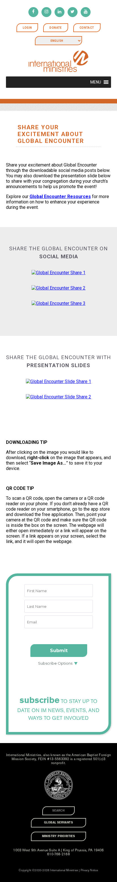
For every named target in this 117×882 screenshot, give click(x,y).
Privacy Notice (89, 870)
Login (27, 27)
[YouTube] (86, 12)
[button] (95, 82)
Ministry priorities (58, 836)
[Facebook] (33, 12)
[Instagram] (46, 12)
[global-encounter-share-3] (58, 303)
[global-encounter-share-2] (58, 288)
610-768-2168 (58, 854)
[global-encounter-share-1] (58, 272)
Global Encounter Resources (60, 196)
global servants (58, 822)
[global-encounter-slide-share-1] (58, 381)
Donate (55, 27)
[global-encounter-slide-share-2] (58, 397)
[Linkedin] (59, 12)
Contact (87, 27)
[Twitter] (73, 12)
